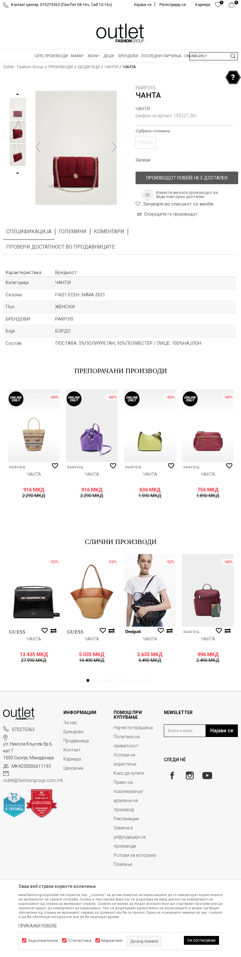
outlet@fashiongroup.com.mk (33, 780)
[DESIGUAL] (133, 632)
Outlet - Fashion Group (23, 66)
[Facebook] (172, 775)
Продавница (76, 740)
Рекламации (126, 818)
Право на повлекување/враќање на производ (128, 796)
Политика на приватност (127, 741)
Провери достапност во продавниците (60, 247)
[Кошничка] (233, 6)
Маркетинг (112, 940)
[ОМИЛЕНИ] (218, 6)
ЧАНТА (34, 474)
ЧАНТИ (111, 66)
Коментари (109, 231)
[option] (17, 108)
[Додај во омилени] (55, 466)
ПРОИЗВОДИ (60, 66)
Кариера (72, 759)
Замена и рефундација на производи (130, 837)
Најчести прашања (133, 727)
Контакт (72, 749)
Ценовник (73, 768)
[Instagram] (190, 775)
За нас (70, 722)
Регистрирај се (172, 5)
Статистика (79, 940)
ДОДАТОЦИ (89, 66)
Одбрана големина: (153, 131)
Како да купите (129, 773)
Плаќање (123, 864)
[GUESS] (17, 632)
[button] (213, 56)
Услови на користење (125, 759)
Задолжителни (43, 940)
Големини (73, 231)
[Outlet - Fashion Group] (120, 33)
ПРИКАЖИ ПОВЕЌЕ (38, 925)
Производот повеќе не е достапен (187, 177)
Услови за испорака (135, 855)
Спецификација (28, 231)
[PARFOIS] (17, 467)
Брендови (73, 731)
